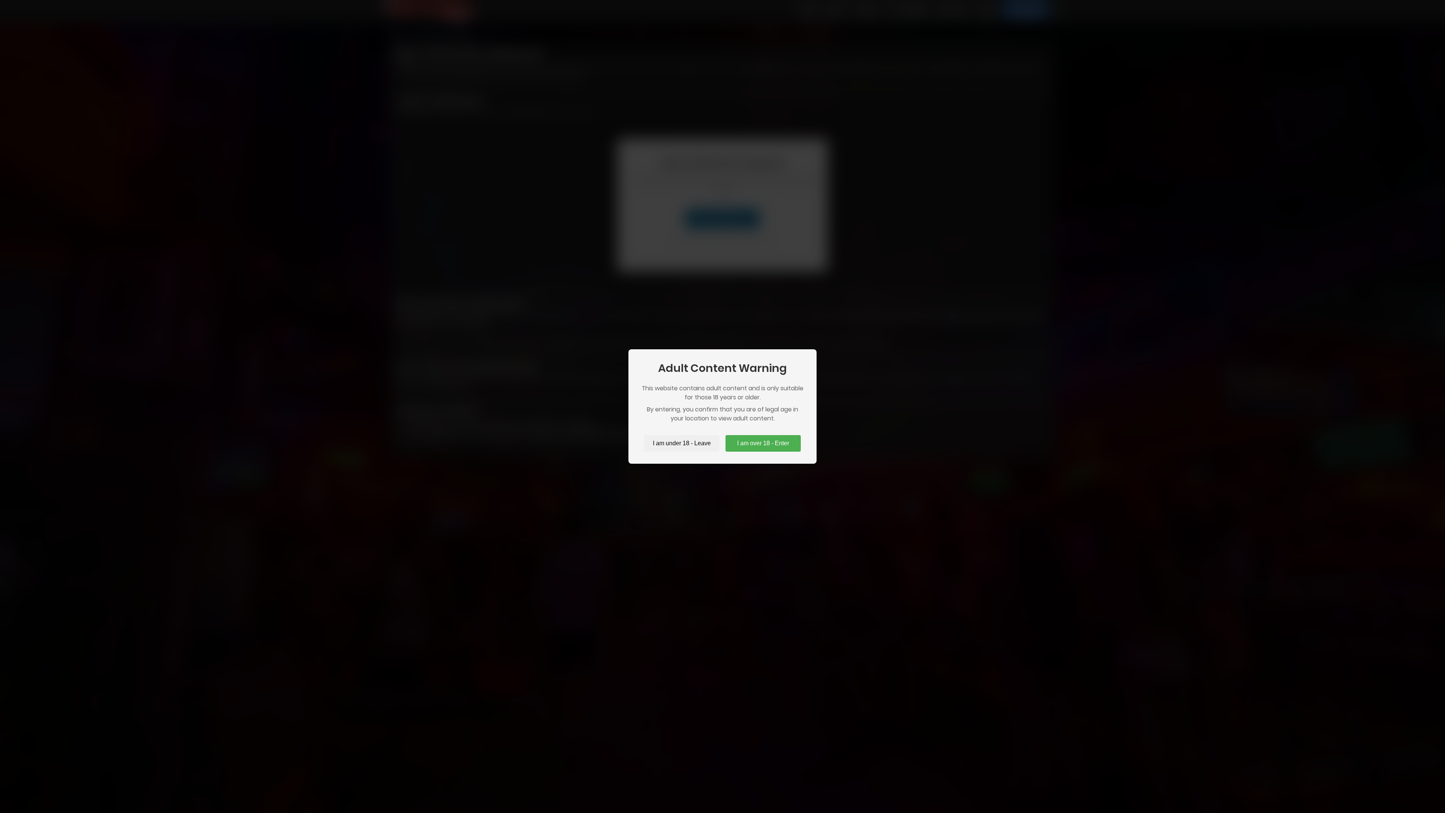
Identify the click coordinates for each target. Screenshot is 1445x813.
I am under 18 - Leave (682, 443)
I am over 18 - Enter (763, 443)
